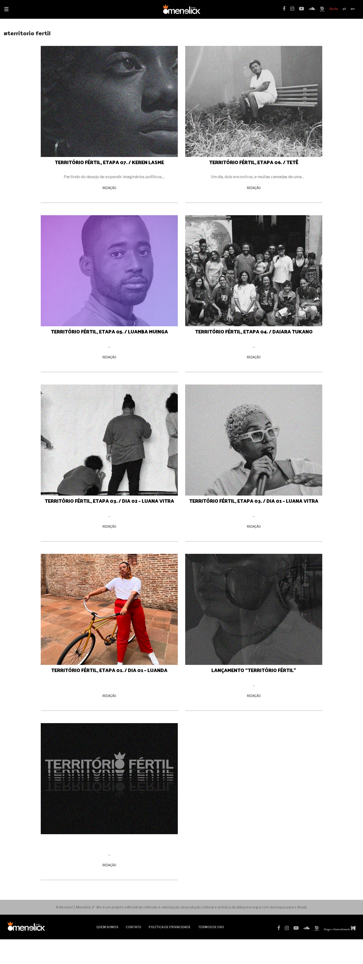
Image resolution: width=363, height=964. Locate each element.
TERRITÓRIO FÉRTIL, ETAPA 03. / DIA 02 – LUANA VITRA (109, 500)
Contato (133, 927)
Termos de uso (211, 927)
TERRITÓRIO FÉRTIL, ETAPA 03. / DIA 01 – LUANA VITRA (253, 500)
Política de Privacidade (170, 927)
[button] (6, 9)
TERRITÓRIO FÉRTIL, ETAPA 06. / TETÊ (253, 162)
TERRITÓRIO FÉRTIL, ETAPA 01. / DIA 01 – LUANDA (109, 670)
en (353, 9)
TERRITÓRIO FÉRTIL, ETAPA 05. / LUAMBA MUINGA (109, 331)
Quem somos (107, 927)
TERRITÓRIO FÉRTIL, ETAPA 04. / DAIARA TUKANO (254, 331)
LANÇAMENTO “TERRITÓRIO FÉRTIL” (253, 670)
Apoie (333, 9)
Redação (109, 188)
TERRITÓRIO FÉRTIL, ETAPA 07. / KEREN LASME (109, 162)
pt (344, 9)
